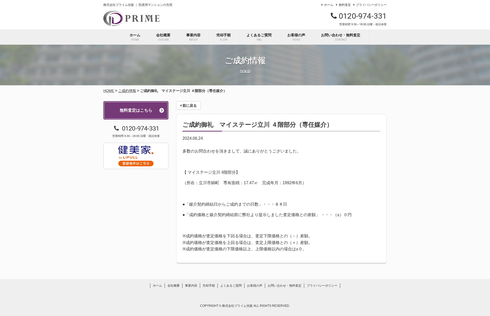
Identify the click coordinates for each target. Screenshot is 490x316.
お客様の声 (296, 37)
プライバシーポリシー (371, 5)
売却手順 (223, 37)
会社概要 (163, 37)
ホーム (328, 5)
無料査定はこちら (136, 110)
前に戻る (189, 105)
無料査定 (345, 5)
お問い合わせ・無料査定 (340, 37)
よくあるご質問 (259, 37)
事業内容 (193, 37)
